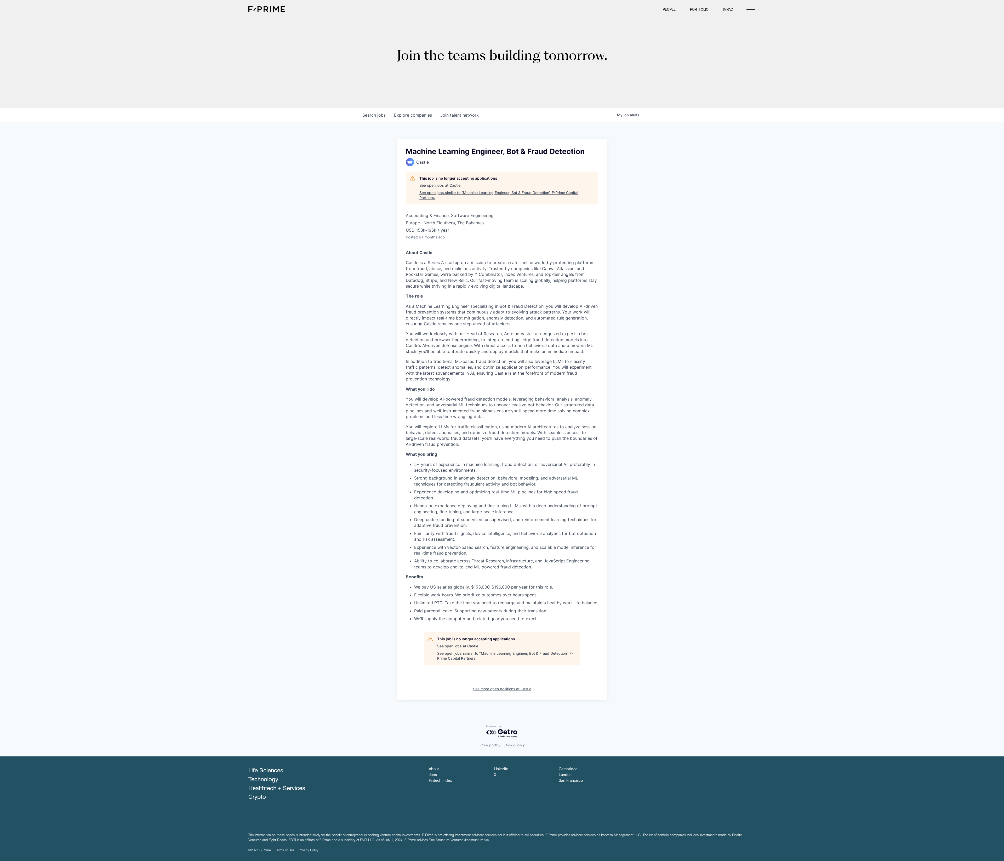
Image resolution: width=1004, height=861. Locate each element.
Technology (263, 780)
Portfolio (699, 10)
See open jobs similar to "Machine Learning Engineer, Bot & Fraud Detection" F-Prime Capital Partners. (498, 195)
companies (413, 115)
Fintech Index (440, 781)
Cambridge (568, 769)
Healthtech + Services (276, 789)
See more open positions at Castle (502, 689)
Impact (729, 10)
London (565, 775)
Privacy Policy (308, 850)
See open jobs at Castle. (440, 185)
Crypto (257, 797)
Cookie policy (515, 745)
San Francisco (571, 781)
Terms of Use (284, 850)
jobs (374, 115)
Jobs (433, 775)
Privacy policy (490, 745)
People (669, 10)
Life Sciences (265, 771)
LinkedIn (501, 769)
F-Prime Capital (266, 9)
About (434, 769)
